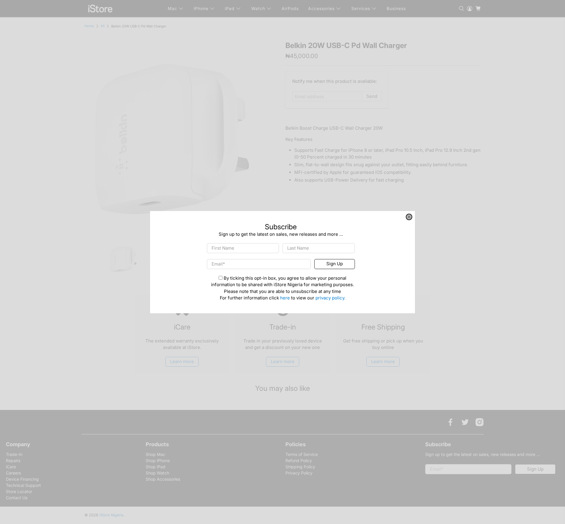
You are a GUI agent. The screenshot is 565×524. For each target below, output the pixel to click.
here (285, 298)
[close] (409, 217)
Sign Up (334, 263)
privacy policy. (330, 298)
